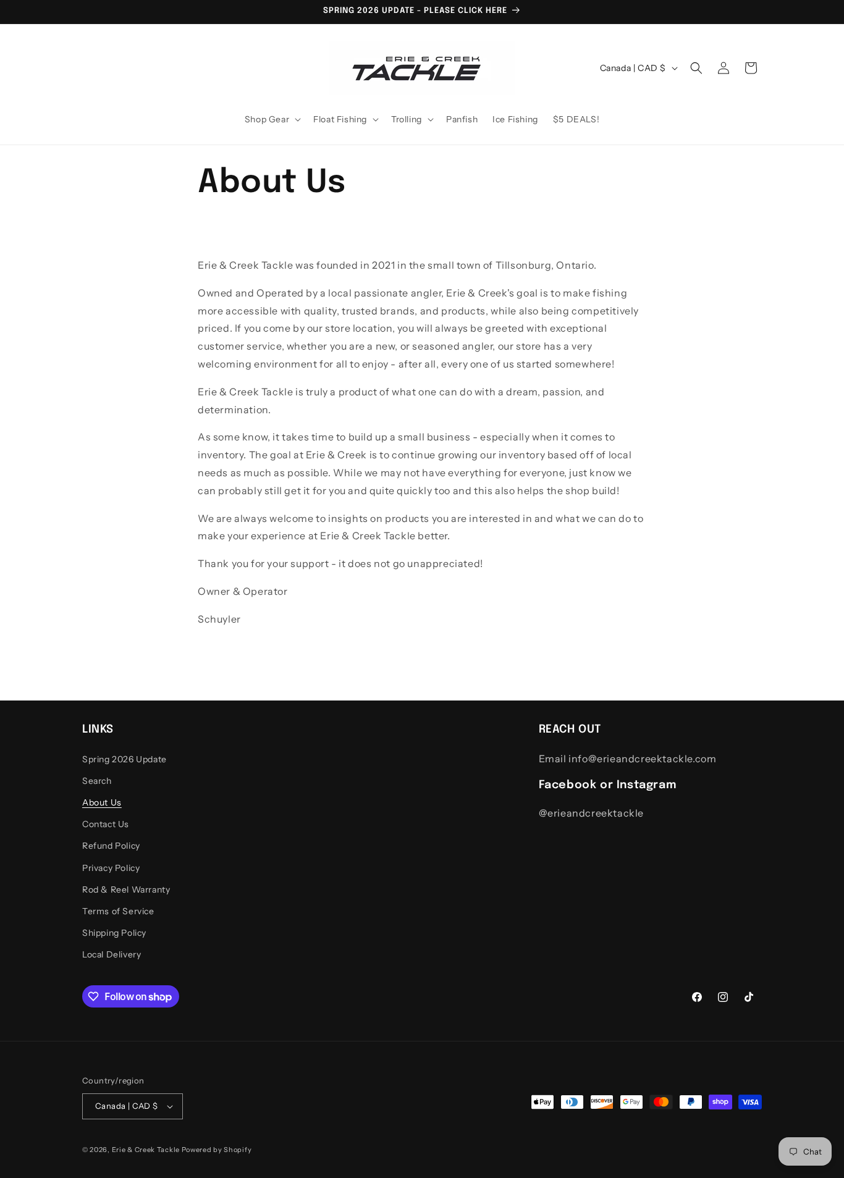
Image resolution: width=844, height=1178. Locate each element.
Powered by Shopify (217, 1149)
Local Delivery (111, 954)
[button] (271, 119)
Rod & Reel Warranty (126, 889)
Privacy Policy (111, 867)
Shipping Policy (114, 932)
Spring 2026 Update (124, 759)
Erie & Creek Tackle (146, 1149)
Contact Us (105, 824)
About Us (102, 802)
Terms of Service (118, 911)
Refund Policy (111, 845)
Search (97, 780)
